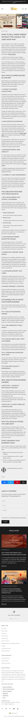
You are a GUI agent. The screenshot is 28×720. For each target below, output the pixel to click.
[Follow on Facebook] (2, 709)
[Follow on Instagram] (6, 709)
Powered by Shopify (19, 716)
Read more (3, 566)
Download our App (5, 648)
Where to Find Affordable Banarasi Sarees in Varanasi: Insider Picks (11, 591)
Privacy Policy (4, 496)
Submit (5, 521)
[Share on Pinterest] (17, 482)
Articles (3, 646)
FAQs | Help (4, 631)
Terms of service (5, 641)
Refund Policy (4, 638)
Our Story (3, 628)
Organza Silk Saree (5, 663)
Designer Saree (5, 660)
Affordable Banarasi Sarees (9, 586)
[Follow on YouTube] (14, 709)
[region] (14, 613)
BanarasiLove (5, 549)
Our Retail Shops (5, 651)
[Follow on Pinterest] (10, 709)
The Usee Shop (12, 54)
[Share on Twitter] (11, 482)
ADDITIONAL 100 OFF (18, 1)
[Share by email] (23, 482)
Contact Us (4, 633)
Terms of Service (14, 496)
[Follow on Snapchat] (18, 709)
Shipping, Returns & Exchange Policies (10, 643)
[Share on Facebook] (4, 482)
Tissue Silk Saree (5, 658)
